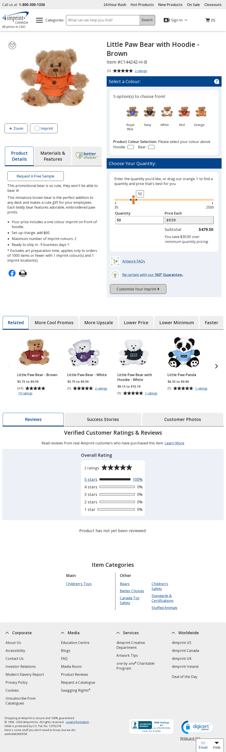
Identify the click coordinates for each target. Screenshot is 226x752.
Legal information (77, 722)
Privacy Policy (17, 683)
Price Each (173, 213)
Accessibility (15, 650)
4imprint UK (182, 658)
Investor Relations (21, 667)
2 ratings (141, 71)
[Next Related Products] (216, 366)
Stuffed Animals (164, 607)
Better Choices (132, 590)
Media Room (71, 666)
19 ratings (26, 393)
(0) (210, 21)
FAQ (64, 658)
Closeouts (213, 4)
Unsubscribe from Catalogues (22, 701)
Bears (125, 583)
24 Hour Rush (115, 4)
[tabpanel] (113, 482)
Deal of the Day (184, 676)
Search (147, 20)
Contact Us (15, 658)
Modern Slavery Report (25, 675)
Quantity (123, 213)
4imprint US (181, 642)
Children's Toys (79, 583)
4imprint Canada (185, 650)
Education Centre (75, 642)
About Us (13, 642)
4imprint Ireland (185, 666)
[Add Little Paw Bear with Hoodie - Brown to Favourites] (12, 45)
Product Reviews (74, 674)
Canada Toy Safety (129, 600)
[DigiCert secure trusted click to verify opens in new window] (198, 727)
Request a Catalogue (78, 682)
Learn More (174, 443)
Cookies (13, 691)
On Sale (193, 4)
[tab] (19, 156)
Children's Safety (160, 586)
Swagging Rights (75, 690)
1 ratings (151, 393)
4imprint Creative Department (130, 645)
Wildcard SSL (190, 740)
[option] (130, 117)
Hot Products (142, 4)
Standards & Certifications (162, 598)
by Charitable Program (135, 666)
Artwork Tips (127, 655)
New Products (170, 4)
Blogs (65, 650)
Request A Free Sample (36, 176)
